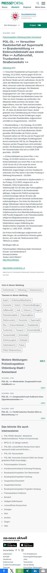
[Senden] (43, 571)
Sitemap (6, 567)
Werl (6, 514)
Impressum (7, 554)
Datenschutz (8, 562)
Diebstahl (23, 340)
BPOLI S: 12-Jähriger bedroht (16, 443)
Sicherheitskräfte (33, 330)
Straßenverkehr (9, 320)
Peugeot (37, 310)
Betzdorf (7, 497)
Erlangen (8, 509)
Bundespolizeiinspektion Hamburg (18, 477)
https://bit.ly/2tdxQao (11, 260)
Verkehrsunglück (9, 340)
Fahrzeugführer (27, 315)
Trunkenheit (7, 330)
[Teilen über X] (12, 571)
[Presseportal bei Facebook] (15, 550)
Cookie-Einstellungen (12, 565)
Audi (18, 310)
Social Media (28, 565)
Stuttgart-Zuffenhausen (13, 501)
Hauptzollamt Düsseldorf (14, 481)
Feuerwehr (7, 305)
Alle (42, 361)
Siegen (7, 522)
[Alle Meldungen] (23, 20)
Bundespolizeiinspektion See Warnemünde (21, 473)
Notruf (17, 305)
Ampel (5, 300)
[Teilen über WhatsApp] (20, 571)
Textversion (28, 562)
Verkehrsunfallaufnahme (21, 300)
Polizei (21, 345)
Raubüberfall (33, 325)
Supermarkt (35, 320)
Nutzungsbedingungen (32, 557)
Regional (27, 7)
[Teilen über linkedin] (35, 571)
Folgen (33, 25)
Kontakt (6, 557)
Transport (19, 330)
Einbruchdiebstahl (17, 325)
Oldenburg (7, 68)
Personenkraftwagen (31, 305)
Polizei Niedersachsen (12, 350)
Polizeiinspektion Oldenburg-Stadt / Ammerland (22, 37)
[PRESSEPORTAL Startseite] (13, 3)
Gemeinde (23, 320)
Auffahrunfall (8, 310)
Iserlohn (7, 518)
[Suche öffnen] (38, 3)
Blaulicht (15, 7)
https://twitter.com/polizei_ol (14, 268)
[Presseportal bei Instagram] (22, 550)
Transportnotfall (9, 335)
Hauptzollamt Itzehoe (12, 485)
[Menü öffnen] (43, 3)
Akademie (7, 559)
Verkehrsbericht (9, 345)
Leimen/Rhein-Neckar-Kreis (15, 505)
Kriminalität (23, 335)
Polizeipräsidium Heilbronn (15, 493)
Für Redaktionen (30, 554)
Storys (4, 7)
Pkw (4, 325)
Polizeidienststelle (10, 315)
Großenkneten (8, 290)
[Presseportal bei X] (18, 550)
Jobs (25, 559)
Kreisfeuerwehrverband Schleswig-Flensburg (22, 469)
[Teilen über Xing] (27, 571)
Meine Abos (40, 7)
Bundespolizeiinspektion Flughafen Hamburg (22, 489)
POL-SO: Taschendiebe (13, 454)
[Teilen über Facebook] (4, 571)
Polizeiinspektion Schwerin (15, 464)
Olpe (6, 526)
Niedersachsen (36, 290)
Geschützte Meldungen (32, 567)
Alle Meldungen (10, 25)
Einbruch (27, 310)
